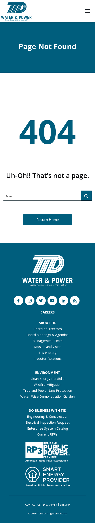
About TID (48, 323)
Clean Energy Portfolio (47, 378)
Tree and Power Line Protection (47, 390)
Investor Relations (48, 358)
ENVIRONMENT (47, 372)
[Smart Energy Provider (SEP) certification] (47, 475)
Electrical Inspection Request (47, 422)
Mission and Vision (47, 346)
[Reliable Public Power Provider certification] (47, 450)
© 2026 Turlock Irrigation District (47, 513)
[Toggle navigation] (87, 11)
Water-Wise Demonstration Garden (47, 396)
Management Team (48, 340)
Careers (47, 312)
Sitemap (65, 504)
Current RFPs (47, 434)
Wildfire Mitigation (47, 384)
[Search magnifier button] (86, 196)
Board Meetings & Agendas (47, 334)
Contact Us (32, 504)
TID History (47, 352)
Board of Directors (47, 328)
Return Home (47, 219)
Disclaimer (50, 504)
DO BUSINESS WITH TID (47, 410)
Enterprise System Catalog (47, 428)
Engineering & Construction (47, 416)
